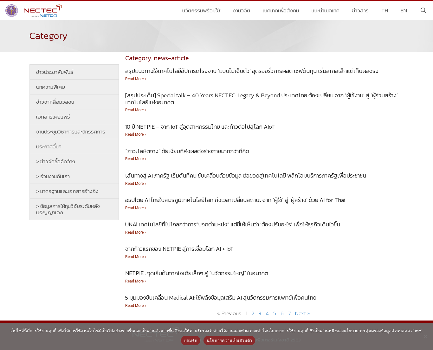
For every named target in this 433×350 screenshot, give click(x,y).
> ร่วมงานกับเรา (53, 176)
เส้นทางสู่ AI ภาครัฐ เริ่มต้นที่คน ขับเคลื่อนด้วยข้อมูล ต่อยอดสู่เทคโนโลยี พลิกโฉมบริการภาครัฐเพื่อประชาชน (245, 175)
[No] (425, 336)
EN (404, 10)
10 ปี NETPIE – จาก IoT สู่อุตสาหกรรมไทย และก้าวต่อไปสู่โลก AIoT (200, 126)
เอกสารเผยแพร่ (53, 117)
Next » (302, 313)
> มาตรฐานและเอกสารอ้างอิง (67, 191)
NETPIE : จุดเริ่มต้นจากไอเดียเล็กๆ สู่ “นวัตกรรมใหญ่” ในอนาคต (196, 273)
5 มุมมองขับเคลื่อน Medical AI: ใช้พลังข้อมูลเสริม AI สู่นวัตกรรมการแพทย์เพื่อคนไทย (220, 297)
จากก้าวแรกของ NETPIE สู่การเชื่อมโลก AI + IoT (179, 248)
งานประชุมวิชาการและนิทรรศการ (70, 131)
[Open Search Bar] (423, 10)
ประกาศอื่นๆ (48, 146)
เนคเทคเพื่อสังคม (281, 10)
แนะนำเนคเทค (325, 10)
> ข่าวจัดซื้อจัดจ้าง (55, 161)
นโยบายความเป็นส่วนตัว (229, 340)
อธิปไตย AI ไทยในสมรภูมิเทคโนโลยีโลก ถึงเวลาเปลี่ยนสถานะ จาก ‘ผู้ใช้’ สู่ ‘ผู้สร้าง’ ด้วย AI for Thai (235, 200)
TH (384, 10)
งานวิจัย (241, 10)
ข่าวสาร (360, 10)
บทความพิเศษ (50, 87)
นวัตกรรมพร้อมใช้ (201, 10)
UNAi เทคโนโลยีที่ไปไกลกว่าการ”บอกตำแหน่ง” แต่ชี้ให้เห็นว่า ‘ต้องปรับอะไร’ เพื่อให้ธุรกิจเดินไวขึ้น (232, 224)
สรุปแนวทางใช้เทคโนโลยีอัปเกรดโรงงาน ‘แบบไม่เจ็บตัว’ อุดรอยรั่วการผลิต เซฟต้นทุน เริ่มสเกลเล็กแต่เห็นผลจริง (251, 71)
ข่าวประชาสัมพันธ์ (54, 72)
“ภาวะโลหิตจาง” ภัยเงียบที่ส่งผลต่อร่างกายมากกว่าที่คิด (187, 151)
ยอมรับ (190, 340)
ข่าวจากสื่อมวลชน (55, 102)
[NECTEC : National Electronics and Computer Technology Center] (34, 10)
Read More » (135, 79)
